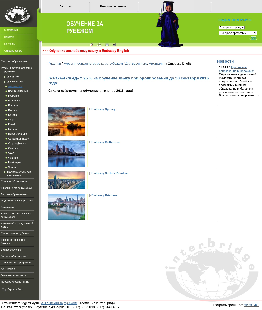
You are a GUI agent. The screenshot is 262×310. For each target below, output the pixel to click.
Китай (11, 124)
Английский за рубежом (59, 303)
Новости (9, 37)
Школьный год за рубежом (16, 188)
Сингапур (13, 148)
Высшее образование (14, 194)
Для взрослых (15, 81)
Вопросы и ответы (114, 6)
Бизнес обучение (11, 249)
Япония (12, 167)
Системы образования (14, 61)
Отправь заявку (13, 51)
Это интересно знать (13, 275)
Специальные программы (16, 262)
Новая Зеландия (18, 134)
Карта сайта (14, 289)
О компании (11, 30)
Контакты (9, 44)
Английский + (8, 207)
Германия (14, 96)
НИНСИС (251, 305)
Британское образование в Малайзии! (236, 69)
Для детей (13, 76)
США (11, 153)
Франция (13, 158)
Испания (13, 105)
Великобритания (18, 91)
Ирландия (14, 100)
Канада (12, 115)
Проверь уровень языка (15, 282)
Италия (12, 110)
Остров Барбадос (18, 139)
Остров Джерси (17, 143)
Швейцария (15, 162)
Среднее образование (14, 181)
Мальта (12, 129)
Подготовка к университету (17, 200)
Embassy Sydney (103, 109)
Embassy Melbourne (105, 142)
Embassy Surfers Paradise (109, 173)
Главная (65, 6)
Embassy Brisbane (104, 195)
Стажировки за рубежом (15, 233)
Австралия (15, 86)
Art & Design (8, 269)
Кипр (11, 119)
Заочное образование (14, 256)
